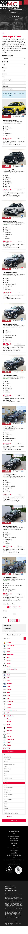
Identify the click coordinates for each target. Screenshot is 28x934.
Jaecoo (8, 689)
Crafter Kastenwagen (9, 764)
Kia (7, 698)
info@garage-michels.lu (14, 848)
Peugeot (9, 727)
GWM (8, 680)
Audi (8, 648)
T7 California (7, 790)
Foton (8, 678)
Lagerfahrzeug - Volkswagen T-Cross (14, 123)
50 (13, 607)
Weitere (9, 816)
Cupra (8, 663)
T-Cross (6, 783)
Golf (5, 766)
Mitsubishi (9, 716)
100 (16, 607)
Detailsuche (7, 625)
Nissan (8, 719)
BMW (8, 651)
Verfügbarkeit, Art (7, 55)
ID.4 (5, 773)
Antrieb (4, 74)
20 (10, 607)
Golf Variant (7, 769)
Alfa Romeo (10, 645)
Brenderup (9, 654)
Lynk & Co (9, 701)
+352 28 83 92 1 (14, 850)
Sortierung (5, 86)
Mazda (8, 707)
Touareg (6, 808)
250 (20, 607)
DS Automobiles (11, 669)
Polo (5, 780)
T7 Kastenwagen (8, 794)
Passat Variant (8, 778)
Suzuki (8, 742)
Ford (8, 675)
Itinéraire (14, 852)
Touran (6, 810)
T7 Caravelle (7, 792)
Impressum (8, 885)
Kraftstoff (5, 62)
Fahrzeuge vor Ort (9, 631)
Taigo (5, 801)
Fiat (7, 672)
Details (19, 138)
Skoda (8, 736)
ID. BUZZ (6, 771)
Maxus (8, 704)
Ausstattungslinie (7, 80)
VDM (8, 748)
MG (7, 713)
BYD (7, 657)
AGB (13, 885)
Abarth (8, 642)
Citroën (8, 660)
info (3, 33)
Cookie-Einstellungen (11, 890)
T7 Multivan (7, 797)
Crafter (6, 762)
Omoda (8, 721)
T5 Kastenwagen (8, 787)
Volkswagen (10, 751)
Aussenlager (7, 628)
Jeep (8, 692)
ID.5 (5, 776)
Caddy (5, 755)
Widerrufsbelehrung (10, 887)
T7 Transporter (8, 799)
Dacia (8, 666)
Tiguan (6, 806)
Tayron (6, 803)
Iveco (8, 686)
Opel (8, 724)
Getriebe (4, 68)
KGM (8, 695)
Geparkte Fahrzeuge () (15, 634)
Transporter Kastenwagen (11, 813)
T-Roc (5, 785)
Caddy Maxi (7, 759)
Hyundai (9, 683)
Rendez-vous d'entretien (13, 11)
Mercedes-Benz (11, 710)
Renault (9, 730)
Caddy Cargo (7, 757)
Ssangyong (10, 739)
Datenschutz (8, 888)
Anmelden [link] (14, 820)
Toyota (8, 745)
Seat (7, 733)
